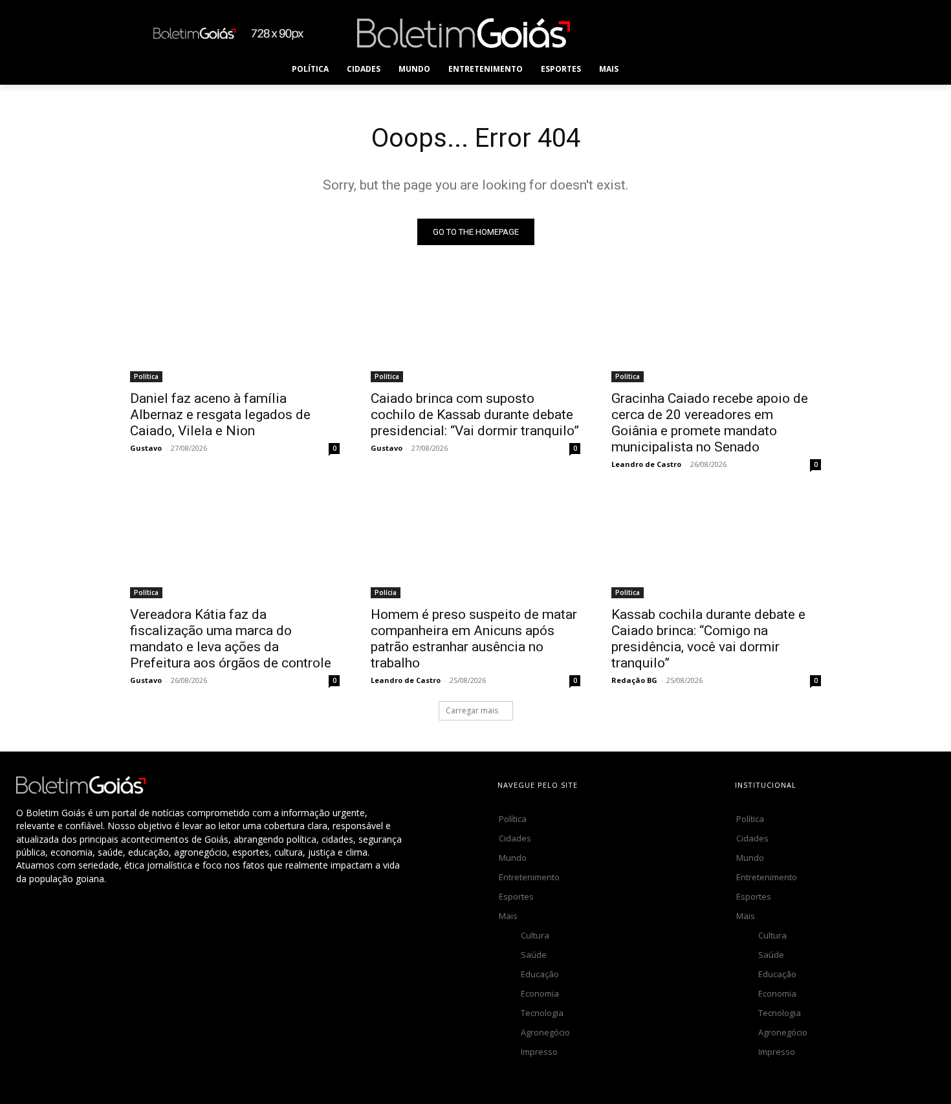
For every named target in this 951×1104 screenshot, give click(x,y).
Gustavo (146, 448)
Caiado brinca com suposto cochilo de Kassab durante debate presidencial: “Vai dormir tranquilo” (475, 414)
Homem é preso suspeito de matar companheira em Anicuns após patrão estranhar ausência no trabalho (474, 639)
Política (146, 376)
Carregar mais (472, 710)
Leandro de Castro (646, 464)
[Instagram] (681, 32)
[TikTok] (710, 32)
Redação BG (634, 680)
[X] (739, 32)
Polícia (386, 592)
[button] (653, 69)
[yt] (798, 32)
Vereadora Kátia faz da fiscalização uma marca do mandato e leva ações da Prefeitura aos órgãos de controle (230, 639)
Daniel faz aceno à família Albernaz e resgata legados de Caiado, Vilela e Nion (220, 414)
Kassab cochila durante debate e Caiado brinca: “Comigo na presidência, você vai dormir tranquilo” (708, 639)
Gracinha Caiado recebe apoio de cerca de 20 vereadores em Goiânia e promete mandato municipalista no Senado (709, 423)
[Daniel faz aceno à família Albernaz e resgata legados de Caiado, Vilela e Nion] (235, 329)
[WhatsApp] (769, 32)
